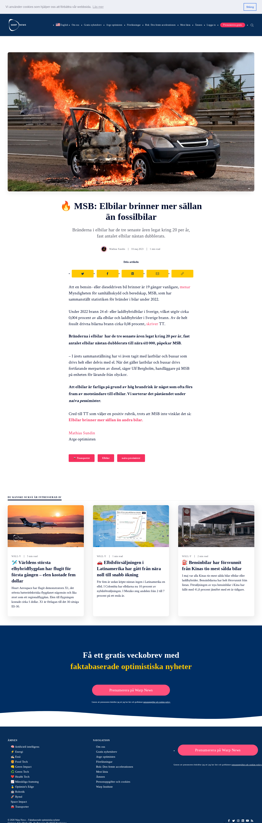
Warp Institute (104, 786)
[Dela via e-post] (157, 273)
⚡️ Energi (17, 751)
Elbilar (106, 458)
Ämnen (198, 24)
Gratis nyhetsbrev (93, 24)
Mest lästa (185, 24)
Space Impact (19, 801)
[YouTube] (247, 820)
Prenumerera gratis (232, 24)
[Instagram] (238, 820)
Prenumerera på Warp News (131, 690)
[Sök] (252, 24)
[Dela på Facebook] (108, 273)
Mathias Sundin (117, 249)
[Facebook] (229, 820)
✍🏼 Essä (16, 756)
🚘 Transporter (81, 458)
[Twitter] (233, 820)
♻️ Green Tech (20, 771)
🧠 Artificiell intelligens (25, 746)
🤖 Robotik (18, 791)
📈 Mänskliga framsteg (25, 781)
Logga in (211, 24)
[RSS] (252, 820)
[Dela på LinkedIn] (132, 273)
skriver (152, 323)
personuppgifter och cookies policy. (157, 702)
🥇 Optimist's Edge (22, 786)
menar (185, 286)
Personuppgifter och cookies (113, 781)
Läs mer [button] (98, 6)
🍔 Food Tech (19, 761)
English (62, 24)
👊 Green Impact (21, 766)
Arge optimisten (114, 24)
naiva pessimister (131, 458)
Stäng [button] (250, 6)
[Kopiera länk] (182, 273)
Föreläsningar (134, 24)
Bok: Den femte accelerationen (160, 24)
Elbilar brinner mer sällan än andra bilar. (106, 420)
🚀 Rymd (16, 796)
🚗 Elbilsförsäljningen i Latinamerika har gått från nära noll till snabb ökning (129, 568)
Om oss (75, 24)
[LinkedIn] (243, 820)
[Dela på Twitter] (83, 273)
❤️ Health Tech (20, 776)
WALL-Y (16, 556)
